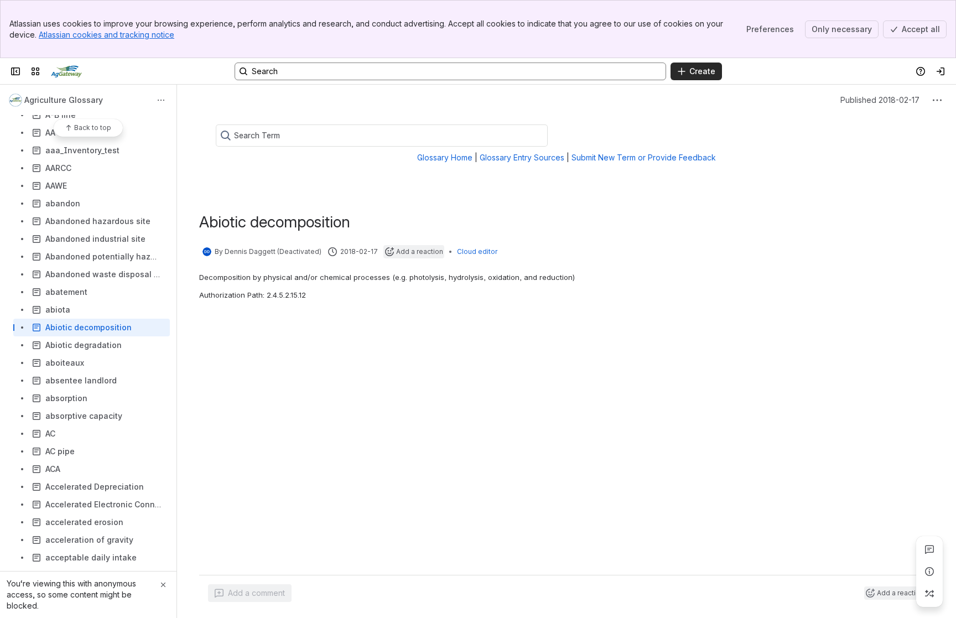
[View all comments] (929, 549)
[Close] (163, 584)
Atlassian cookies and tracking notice (106, 34)
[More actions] (161, 100)
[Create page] (929, 594)
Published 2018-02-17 (879, 100)
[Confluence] (66, 71)
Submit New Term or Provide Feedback (643, 157)
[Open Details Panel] (929, 571)
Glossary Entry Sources (522, 157)
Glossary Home (444, 157)
